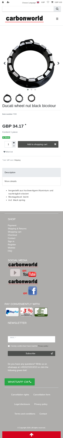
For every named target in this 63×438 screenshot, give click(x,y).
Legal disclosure (22, 404)
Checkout (12, 235)
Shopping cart (14, 232)
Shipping (17, 160)
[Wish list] (48, 2)
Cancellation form (41, 394)
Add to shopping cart (37, 144)
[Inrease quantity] (14, 142)
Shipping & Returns (17, 228)
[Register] (8, 2)
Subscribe (30, 353)
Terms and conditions (25, 413)
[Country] (38, 2)
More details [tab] (11, 181)
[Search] (57, 9)
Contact (11, 238)
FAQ (10, 251)
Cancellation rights (20, 394)
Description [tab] (10, 172)
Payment (12, 225)
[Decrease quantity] (14, 146)
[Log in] (3, 2)
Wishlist (11, 247)
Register (12, 244)
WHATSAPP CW (18, 381)
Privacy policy (40, 404)
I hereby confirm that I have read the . (30, 346)
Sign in (11, 241)
